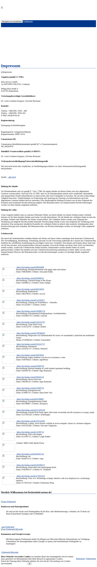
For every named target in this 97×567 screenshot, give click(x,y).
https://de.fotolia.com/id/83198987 (30, 399)
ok (29, 564)
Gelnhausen (28, 21)
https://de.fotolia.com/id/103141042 (31, 421)
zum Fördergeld (8, 527)
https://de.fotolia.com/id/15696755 (30, 388)
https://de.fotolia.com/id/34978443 (30, 355)
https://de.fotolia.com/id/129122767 (31, 322)
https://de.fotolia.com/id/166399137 (31, 465)
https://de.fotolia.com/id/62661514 (30, 454)
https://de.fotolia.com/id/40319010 (30, 289)
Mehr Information (20, 563)
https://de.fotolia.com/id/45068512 (30, 278)
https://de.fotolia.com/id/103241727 (31, 344)
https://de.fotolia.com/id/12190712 (30, 432)
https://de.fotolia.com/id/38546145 (30, 377)
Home (8, 26)
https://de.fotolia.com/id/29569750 (30, 366)
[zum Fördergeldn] (8, 502)
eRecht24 (12, 177)
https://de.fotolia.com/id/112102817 (31, 300)
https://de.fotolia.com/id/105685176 (31, 311)
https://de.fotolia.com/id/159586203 (31, 333)
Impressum (80, 559)
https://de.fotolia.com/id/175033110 (31, 476)
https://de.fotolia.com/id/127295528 (31, 410)
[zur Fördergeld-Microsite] (12, 529)
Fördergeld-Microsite (10, 552)
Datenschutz (91, 559)
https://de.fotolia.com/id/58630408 (30, 267)
